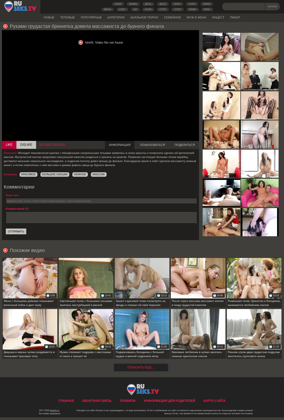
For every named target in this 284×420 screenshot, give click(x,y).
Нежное (80, 174)
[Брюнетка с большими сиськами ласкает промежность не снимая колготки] (221, 164)
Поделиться (185, 144)
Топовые (67, 17)
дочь (148, 4)
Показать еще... (141, 367)
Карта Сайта (214, 400)
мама (192, 9)
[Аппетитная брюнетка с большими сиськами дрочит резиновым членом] (260, 164)
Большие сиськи (54, 174)
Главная (20, 7)
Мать (207, 9)
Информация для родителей (169, 400)
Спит (163, 9)
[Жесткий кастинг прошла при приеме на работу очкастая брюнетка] (260, 76)
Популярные (91, 17)
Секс (122, 9)
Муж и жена (196, 17)
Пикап (235, 17)
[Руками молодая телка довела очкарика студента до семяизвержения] (221, 105)
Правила (128, 400)
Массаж (99, 174)
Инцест (218, 17)
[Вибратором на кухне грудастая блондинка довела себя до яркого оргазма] (221, 76)
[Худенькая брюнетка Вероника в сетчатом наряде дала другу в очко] (260, 193)
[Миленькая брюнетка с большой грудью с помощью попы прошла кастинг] (260, 47)
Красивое (28, 174)
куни (148, 9)
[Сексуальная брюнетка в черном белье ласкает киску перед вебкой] (260, 105)
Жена (107, 9)
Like (9, 144)
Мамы (133, 4)
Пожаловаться (152, 144)
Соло (192, 4)
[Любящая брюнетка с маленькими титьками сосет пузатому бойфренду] (260, 222)
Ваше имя (12, 195)
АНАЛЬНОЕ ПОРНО (144, 17)
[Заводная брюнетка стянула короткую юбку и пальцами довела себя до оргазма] (221, 134)
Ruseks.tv (54, 410)
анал (177, 4)
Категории (116, 17)
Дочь (163, 4)
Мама (206, 4)
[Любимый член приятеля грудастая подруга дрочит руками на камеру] (221, 193)
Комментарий (15, 208)
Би (135, 9)
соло (177, 9)
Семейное (172, 17)
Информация (119, 144)
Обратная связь (97, 400)
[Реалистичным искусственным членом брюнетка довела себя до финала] (221, 47)
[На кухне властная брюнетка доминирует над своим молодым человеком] (221, 222)
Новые (49, 17)
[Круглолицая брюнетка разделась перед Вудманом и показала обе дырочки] (260, 134)
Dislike (26, 144)
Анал (118, 4)
